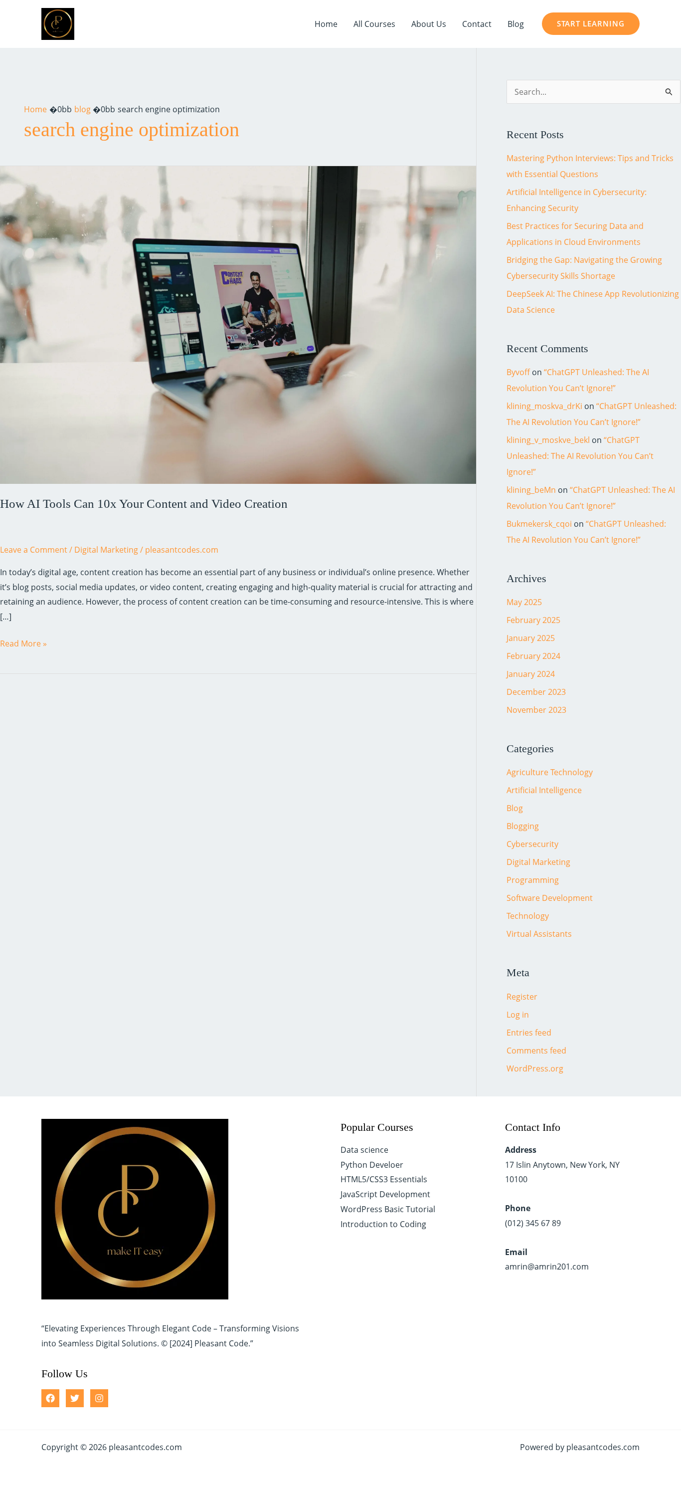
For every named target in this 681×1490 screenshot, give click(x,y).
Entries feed (529, 1032)
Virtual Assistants (539, 933)
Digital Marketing (106, 549)
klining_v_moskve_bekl (548, 439)
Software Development (550, 897)
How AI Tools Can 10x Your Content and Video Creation (144, 503)
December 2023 (536, 691)
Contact (477, 23)
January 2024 (531, 673)
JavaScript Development (385, 1194)
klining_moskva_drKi (544, 406)
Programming (533, 879)
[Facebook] (50, 1398)
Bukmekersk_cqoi (539, 523)
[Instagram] (99, 1398)
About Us (428, 23)
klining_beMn (531, 489)
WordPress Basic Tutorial (387, 1209)
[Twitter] (75, 1398)
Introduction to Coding (383, 1224)
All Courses (374, 23)
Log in (518, 1014)
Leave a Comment (33, 549)
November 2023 (536, 709)
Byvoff (518, 372)
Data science (364, 1149)
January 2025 (531, 638)
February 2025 (533, 620)
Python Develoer (371, 1164)
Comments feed (536, 1050)
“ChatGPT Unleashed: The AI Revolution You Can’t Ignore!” (580, 455)
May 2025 (524, 602)
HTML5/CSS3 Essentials (383, 1179)
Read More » (23, 644)
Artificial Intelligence (544, 790)
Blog (516, 23)
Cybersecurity (532, 844)
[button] (591, 23)
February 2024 (533, 655)
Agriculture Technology (550, 772)
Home (326, 23)
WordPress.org (535, 1068)
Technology (528, 915)
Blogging (523, 826)
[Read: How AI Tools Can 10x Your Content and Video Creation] (238, 324)
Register (522, 996)
